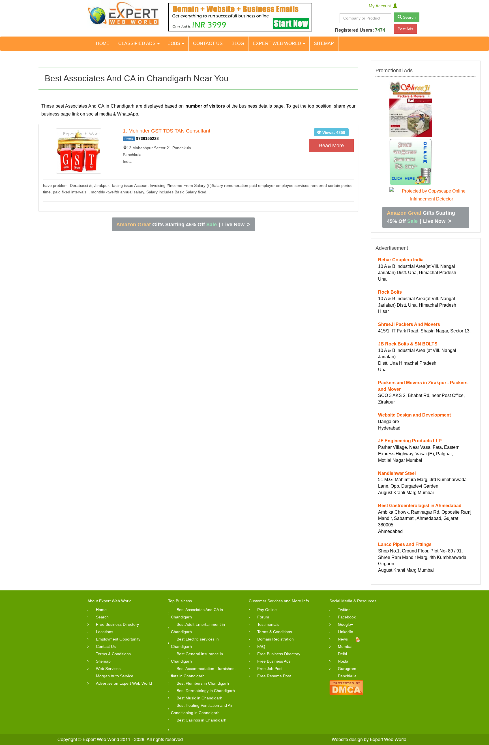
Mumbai (345, 646)
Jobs (174, 43)
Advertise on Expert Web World (124, 683)
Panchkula (347, 676)
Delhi (342, 654)
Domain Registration (275, 639)
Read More (331, 145)
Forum (263, 617)
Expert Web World (277, 43)
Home (103, 43)
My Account (381, 5)
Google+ (345, 624)
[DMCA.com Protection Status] (346, 687)
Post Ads (405, 29)
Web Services (108, 668)
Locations (104, 631)
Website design (347, 739)
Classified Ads (137, 43)
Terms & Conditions (113, 654)
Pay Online (267, 609)
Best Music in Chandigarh (199, 698)
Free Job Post (269, 668)
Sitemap (324, 43)
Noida (343, 661)
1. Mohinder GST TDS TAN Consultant (166, 131)
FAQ (261, 646)
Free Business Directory (117, 624)
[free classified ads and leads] (123, 14)
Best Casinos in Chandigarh (201, 720)
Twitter (344, 609)
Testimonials (268, 624)
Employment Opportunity (118, 639)
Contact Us (208, 43)
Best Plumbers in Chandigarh (203, 683)
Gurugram (347, 668)
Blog (237, 43)
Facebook (347, 617)
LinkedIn (345, 631)
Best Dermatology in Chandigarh (206, 690)
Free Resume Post (274, 676)
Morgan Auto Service (114, 676)
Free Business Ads (274, 661)
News (343, 639)
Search (409, 17)
